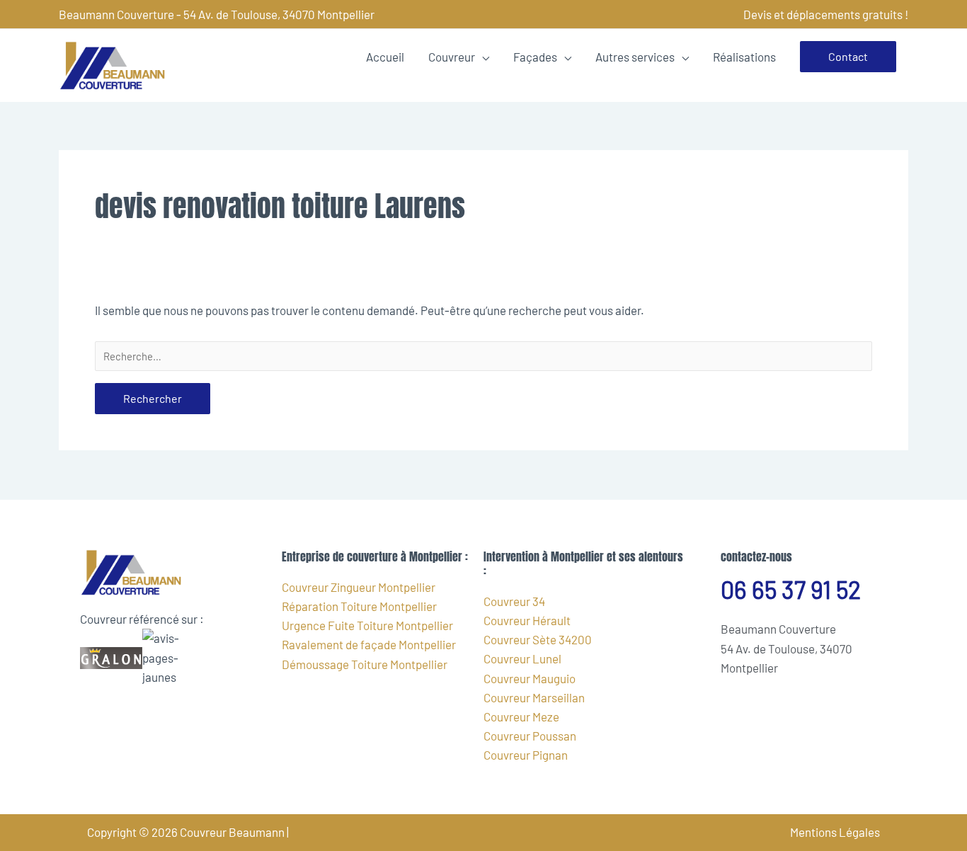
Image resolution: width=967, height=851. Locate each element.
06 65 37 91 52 (791, 589)
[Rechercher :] (483, 356)
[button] (848, 56)
